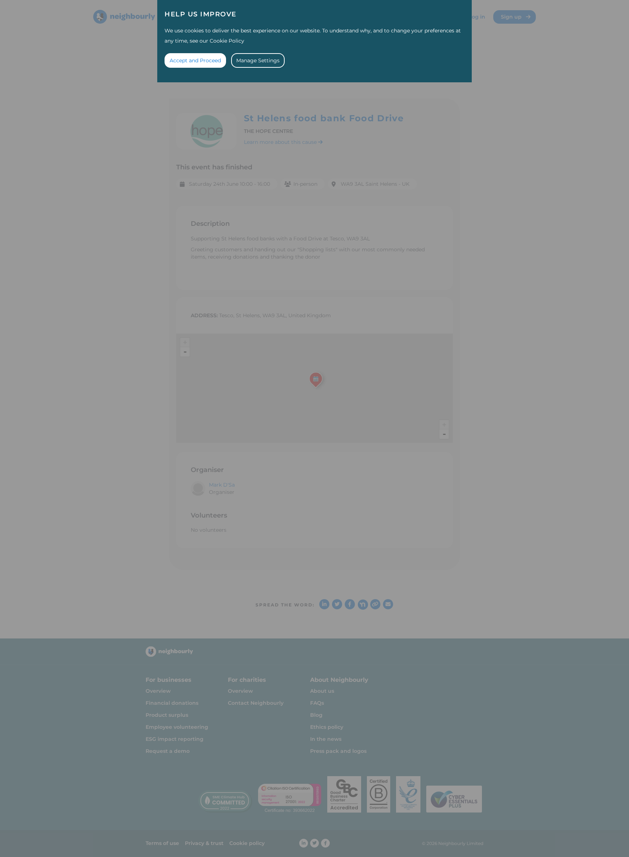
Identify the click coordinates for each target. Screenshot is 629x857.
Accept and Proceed (195, 60)
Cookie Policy (227, 41)
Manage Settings (258, 60)
